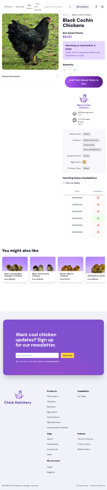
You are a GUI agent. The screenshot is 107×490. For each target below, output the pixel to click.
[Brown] (84, 162)
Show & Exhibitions (92, 149)
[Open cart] (102, 6)
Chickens (8, 6)
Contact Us (52, 449)
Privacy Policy (84, 444)
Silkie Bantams (53, 422)
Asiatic (87, 134)
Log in (50, 467)
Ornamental (89, 145)
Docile (86, 156)
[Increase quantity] (75, 69)
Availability (83, 7)
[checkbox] (64, 183)
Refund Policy (84, 449)
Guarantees (52, 444)
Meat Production (91, 140)
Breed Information (11, 76)
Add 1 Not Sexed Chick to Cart (84, 82)
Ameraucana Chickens (57, 427)
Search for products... (53, 7)
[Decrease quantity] (65, 69)
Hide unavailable (73, 183)
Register (51, 472)
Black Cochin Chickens (81, 15)
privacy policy (53, 361)
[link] (81, 14)
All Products (53, 396)
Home (65, 15)
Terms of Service (85, 439)
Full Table (82, 396)
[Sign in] (96, 6)
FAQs (49, 454)
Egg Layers (29, 7)
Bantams (20, 6)
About (50, 439)
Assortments (53, 417)
